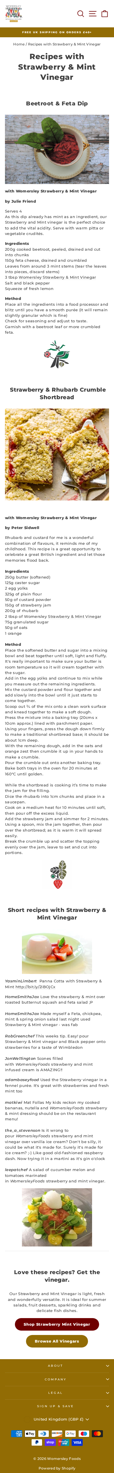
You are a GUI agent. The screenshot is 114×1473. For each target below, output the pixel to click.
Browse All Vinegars (57, 1341)
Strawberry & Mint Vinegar (74, 616)
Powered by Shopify (57, 1468)
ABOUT (55, 1366)
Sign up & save (55, 1406)
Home (19, 44)
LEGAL (55, 1393)
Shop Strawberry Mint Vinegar (57, 1324)
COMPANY (56, 1379)
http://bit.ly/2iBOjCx (35, 987)
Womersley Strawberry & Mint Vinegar (57, 277)
